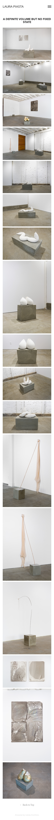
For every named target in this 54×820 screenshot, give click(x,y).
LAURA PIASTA (13, 6)
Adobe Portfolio (32, 815)
